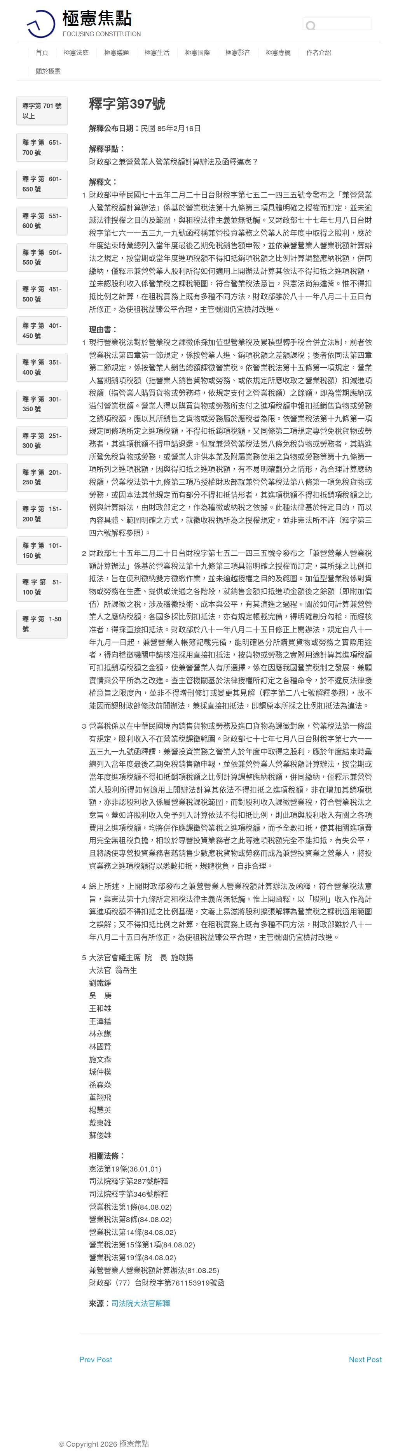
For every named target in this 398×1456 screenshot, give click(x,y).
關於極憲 (48, 71)
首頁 (42, 52)
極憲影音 (237, 52)
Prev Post (95, 1359)
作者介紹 (318, 52)
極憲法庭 (76, 52)
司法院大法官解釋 (140, 1303)
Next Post (365, 1359)
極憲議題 (116, 52)
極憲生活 (157, 52)
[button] (42, 111)
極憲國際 (197, 52)
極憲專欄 (278, 52)
